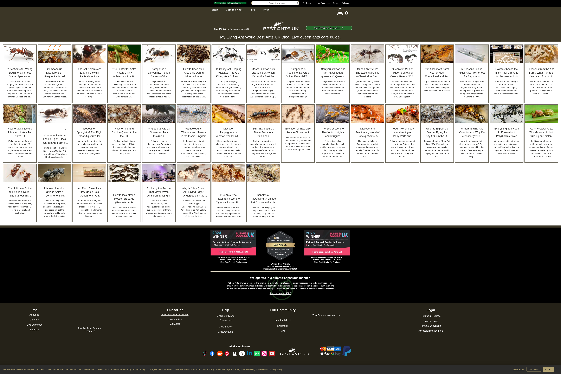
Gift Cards (175, 324)
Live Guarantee (323, 3)
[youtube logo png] (272, 353)
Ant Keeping (308, 3)
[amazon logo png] (235, 353)
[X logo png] (242, 353)
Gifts (283, 331)
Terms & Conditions (430, 326)
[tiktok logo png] (205, 353)
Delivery (345, 3)
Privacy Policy (276, 369)
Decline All (534, 369)
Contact (336, 3)
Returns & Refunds (430, 316)
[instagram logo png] (264, 353)
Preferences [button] (518, 369)
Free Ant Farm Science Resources (89, 329)
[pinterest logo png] (227, 353)
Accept (548, 369)
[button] (214, 10)
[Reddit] (220, 353)
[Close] (557, 369)
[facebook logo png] (212, 353)
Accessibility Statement (431, 331)
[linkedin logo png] (249, 353)
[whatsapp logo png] (257, 353)
